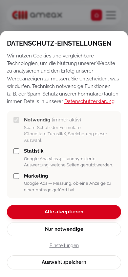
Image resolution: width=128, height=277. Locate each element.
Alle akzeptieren (64, 212)
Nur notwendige (64, 229)
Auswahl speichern (64, 262)
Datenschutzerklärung (89, 101)
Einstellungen (64, 245)
